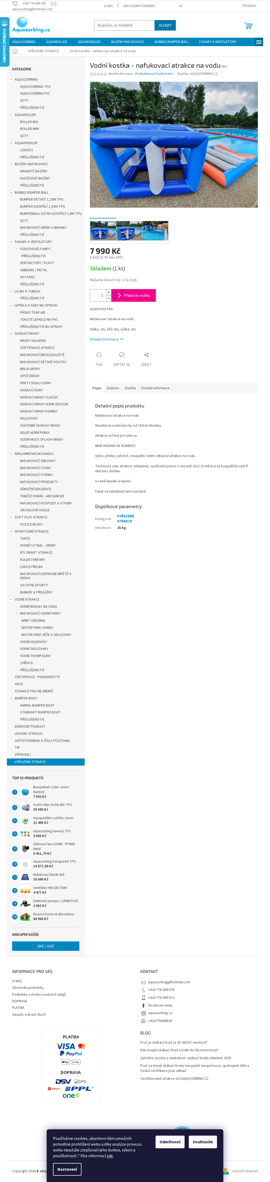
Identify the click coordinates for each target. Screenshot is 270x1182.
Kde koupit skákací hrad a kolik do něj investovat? (179, 1050)
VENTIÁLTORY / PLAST (37, 263)
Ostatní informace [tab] (155, 388)
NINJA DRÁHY (30, 369)
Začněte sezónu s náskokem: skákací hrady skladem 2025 (185, 1058)
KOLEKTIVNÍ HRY (32, 559)
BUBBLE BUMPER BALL (32, 192)
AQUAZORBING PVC (35, 93)
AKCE (19, 684)
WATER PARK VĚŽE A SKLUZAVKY (46, 635)
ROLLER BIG (29, 122)
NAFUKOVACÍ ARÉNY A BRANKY (43, 227)
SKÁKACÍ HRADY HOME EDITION (44, 404)
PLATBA (18, 1007)
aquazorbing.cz (160, 1013)
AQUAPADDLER (26, 143)
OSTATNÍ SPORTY (34, 585)
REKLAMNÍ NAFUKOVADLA (34, 453)
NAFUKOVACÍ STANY (35, 468)
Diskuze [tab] (113, 388)
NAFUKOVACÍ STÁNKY (36, 475)
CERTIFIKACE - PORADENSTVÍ (37, 677)
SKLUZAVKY (29, 418)
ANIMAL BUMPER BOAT (37, 705)
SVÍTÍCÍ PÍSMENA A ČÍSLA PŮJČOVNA (42, 740)
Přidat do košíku (137, 295)
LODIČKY (26, 150)
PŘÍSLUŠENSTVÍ (32, 107)
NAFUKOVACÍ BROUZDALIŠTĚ (42, 355)
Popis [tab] (97, 388)
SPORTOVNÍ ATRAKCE (32, 531)
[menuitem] (24, 42)
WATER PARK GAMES (37, 627)
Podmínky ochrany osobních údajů (39, 994)
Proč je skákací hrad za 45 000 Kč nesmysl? (174, 1042)
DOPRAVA (19, 1001)
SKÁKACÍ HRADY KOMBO (38, 411)
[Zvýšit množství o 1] (108, 292)
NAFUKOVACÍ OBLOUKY (38, 461)
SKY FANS (27, 277)
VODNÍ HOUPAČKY (33, 642)
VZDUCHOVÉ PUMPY (35, 249)
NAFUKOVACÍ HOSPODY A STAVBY (46, 503)
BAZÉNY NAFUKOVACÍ (31, 164)
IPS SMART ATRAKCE (36, 552)
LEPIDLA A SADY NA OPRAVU (36, 305)
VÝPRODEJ (23, 754)
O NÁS (108, 6)
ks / (45, 946)
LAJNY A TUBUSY (28, 291)
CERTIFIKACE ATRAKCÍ (37, 348)
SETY (24, 100)
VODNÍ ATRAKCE (27, 599)
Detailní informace (104, 339)
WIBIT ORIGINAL (33, 620)
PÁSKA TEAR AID (32, 312)
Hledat (165, 25)
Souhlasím (203, 1142)
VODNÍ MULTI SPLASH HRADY (41, 439)
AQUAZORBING (26, 79)
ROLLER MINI (29, 129)
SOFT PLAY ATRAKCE (31, 517)
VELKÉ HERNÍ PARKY (35, 432)
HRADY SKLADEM (33, 340)
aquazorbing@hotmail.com (169, 982)
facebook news (160, 1005)
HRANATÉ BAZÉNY (33, 171)
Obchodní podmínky (139, 6)
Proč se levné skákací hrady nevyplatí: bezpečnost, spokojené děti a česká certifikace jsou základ (194, 1068)
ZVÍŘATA (26, 663)
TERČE (25, 538)
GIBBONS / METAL (33, 270)
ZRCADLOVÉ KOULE (35, 510)
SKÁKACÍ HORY (31, 390)
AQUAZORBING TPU (35, 86)
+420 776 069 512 (161, 997)
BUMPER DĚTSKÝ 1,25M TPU (41, 199)
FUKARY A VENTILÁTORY (33, 242)
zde (110, 1156)
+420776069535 (160, 1021)
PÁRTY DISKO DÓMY (35, 383)
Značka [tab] (130, 388)
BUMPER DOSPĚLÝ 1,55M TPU (42, 206)
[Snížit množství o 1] (108, 298)
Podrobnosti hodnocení (153, 73)
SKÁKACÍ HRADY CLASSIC (39, 397)
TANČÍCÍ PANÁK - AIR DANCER (42, 496)
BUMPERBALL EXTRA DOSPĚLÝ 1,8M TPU (51, 213)
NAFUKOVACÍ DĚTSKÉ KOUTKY (43, 362)
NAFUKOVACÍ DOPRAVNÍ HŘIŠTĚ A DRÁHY (45, 576)
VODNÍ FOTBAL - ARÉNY (38, 545)
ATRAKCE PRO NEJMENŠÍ (34, 691)
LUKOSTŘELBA (31, 567)
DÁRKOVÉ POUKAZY (30, 726)
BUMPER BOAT (26, 698)
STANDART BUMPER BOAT (40, 712)
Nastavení (67, 1169)
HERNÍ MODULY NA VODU (38, 606)
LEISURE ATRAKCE (28, 733)
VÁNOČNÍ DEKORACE (35, 489)
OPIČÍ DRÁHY (30, 376)
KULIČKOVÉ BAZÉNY (35, 178)
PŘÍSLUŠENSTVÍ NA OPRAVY (41, 326)
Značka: (197, 73)
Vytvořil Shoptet (245, 1171)
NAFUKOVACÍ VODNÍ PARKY (40, 613)
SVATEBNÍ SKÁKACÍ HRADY (40, 425)
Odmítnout (170, 1142)
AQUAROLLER (25, 115)
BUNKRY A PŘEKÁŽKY (36, 592)
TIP (17, 747)
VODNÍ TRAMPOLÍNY (35, 656)
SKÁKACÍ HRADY (27, 333)
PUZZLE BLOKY (31, 524)
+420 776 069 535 (161, 990)
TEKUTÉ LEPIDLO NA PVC (39, 319)
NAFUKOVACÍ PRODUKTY (39, 482)
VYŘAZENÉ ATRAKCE (30, 762)
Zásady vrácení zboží (29, 1014)
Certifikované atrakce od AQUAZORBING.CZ (174, 1078)
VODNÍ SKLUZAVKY (34, 648)
